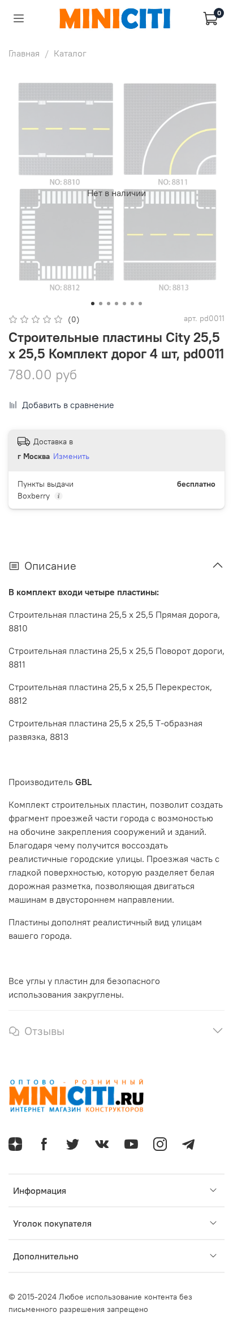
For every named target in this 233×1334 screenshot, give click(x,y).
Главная (24, 53)
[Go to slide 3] (108, 303)
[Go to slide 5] (124, 303)
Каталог (70, 53)
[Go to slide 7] (140, 303)
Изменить (71, 456)
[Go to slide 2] (100, 303)
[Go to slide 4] (116, 303)
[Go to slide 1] (92, 303)
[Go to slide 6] (132, 303)
